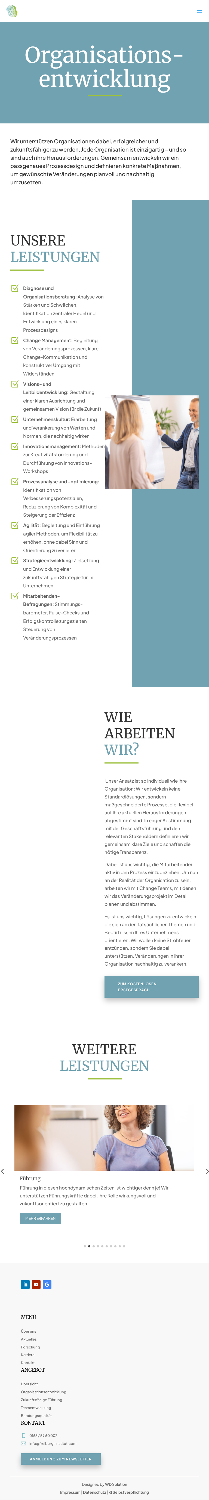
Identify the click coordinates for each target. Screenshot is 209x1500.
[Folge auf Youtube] (36, 1284)
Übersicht (29, 1384)
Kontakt (28, 1362)
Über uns (28, 1331)
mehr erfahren (40, 1218)
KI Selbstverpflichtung (128, 1492)
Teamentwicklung (36, 1408)
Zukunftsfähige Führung (41, 1400)
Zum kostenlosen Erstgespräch (137, 987)
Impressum (70, 1492)
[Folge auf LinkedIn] (25, 1284)
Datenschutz (94, 1492)
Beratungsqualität (36, 1415)
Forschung (30, 1347)
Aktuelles (29, 1339)
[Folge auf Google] (47, 1284)
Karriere (28, 1355)
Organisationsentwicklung (43, 1392)
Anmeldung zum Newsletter (61, 1459)
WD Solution (116, 1484)
